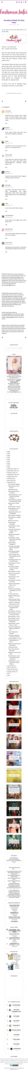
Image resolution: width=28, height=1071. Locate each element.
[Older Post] (25, 101)
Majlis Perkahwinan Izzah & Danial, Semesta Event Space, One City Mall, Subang (14, 791)
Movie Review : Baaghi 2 (14, 515)
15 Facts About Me (13, 594)
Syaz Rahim (16, 1021)
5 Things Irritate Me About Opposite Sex (14, 636)
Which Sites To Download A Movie (14, 861)
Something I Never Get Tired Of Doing (14, 560)
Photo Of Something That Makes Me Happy (13, 607)
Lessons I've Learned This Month (14, 574)
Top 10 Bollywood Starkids (13, 632)
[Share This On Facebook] (12, 95)
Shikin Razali (8, 155)
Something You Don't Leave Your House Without (14, 662)
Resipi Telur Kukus (13, 520)
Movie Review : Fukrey (14, 571)
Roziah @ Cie (16, 1025)
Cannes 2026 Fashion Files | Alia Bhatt (14, 825)
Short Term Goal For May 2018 (13, 649)
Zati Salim (7, 185)
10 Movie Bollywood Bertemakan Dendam (14, 893)
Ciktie (6, 203)
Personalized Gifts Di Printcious (13, 492)
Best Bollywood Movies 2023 (14, 878)
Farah (6, 141)
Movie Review (14, 858)
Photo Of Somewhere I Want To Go (14, 584)
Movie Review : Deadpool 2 (12, 543)
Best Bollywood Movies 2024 (14, 881)
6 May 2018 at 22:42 (8, 205)
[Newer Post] (2, 101)
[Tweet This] (14, 95)
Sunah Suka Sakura (14, 938)
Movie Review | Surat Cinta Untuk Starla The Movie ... (14, 657)
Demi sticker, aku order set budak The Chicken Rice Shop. (17, 957)
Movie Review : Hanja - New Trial (14, 526)
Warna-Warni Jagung (14, 484)
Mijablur (7, 128)
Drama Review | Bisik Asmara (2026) (14, 741)
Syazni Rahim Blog (14, 905)
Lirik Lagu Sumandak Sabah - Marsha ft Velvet (14, 547)
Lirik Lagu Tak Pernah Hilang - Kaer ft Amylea (14, 531)
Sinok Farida (16, 1039)
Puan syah (8, 111)
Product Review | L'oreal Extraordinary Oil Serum (14, 640)
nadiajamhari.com (14, 943)
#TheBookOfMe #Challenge (14, 93)
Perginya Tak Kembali (14, 918)
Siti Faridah (16, 1016)
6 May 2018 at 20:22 (8, 186)
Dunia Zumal (8, 242)
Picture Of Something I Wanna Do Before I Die (14, 628)
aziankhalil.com (14, 912)
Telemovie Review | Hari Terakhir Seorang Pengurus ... (14, 496)
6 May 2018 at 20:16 (8, 173)
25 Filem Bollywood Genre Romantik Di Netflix (14, 896)
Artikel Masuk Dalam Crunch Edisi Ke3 (13, 552)
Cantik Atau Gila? (12, 647)
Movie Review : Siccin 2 (14, 616)
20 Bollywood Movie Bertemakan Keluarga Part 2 (14, 888)
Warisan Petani (16, 1030)
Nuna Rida (16, 1034)
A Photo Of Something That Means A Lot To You (14, 590)
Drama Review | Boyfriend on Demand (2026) (14, 757)
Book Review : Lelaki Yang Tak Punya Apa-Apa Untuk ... (14, 539)
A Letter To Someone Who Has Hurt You (14, 603)
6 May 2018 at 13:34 (8, 112)
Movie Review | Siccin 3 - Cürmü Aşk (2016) (14, 613)
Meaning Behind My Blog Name (13, 620)
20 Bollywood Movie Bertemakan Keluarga (14, 884)
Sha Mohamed (16, 1005)
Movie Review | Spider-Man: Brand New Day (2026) (14, 707)
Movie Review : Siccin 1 (14, 618)
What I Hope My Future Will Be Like (14, 644)
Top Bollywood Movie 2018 (14, 871)
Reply (6, 123)
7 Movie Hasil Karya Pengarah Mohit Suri (14, 891)
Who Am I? (11, 587)
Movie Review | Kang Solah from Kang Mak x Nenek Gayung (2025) (14, 841)
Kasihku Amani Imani (14, 917)
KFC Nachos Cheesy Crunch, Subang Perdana (13, 568)
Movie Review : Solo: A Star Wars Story (14, 509)
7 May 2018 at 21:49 (8, 230)
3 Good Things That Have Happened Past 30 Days (14, 556)
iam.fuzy (7, 171)
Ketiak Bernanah (12, 489)
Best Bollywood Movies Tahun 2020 (14, 876)
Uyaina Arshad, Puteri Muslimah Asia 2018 (14, 600)
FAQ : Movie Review (14, 859)
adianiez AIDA (9, 229)
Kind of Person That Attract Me (13, 577)
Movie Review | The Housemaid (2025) (14, 691)
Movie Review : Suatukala (12, 523)
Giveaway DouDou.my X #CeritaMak (14, 512)
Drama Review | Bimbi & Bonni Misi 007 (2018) (14, 500)
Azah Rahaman (9, 215)
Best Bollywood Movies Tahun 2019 (14, 873)
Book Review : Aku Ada (14, 611)
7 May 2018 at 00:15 (8, 217)
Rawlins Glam (14, 964)
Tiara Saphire (14, 921)
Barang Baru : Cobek (14, 945)
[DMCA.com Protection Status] (14, 1066)
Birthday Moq (14, 913)
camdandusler (17, 1048)
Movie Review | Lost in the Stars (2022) (14, 808)
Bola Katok (14, 954)
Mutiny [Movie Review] (17, 967)
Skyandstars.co (14, 1069)
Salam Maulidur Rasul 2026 (14, 939)
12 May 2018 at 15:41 (9, 244)
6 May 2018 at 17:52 (8, 156)
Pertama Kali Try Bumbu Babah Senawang (14, 908)
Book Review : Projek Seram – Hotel (13, 624)
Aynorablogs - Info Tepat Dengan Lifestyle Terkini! (14, 931)
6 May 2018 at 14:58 (8, 129)
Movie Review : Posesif (14, 506)
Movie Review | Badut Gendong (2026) (14, 725)
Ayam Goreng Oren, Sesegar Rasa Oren (14, 933)
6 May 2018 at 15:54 (8, 143)
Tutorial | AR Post (14, 775)
